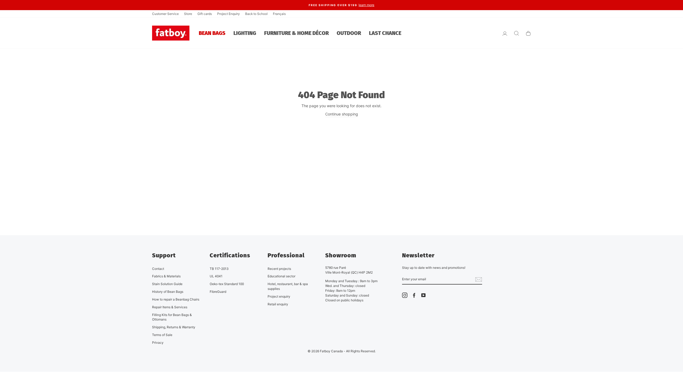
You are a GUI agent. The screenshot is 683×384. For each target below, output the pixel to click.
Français (279, 14)
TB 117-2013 (219, 269)
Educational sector (281, 276)
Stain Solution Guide (167, 284)
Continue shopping (341, 114)
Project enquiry (279, 296)
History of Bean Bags (167, 292)
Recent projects (279, 269)
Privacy (158, 343)
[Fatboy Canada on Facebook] (414, 295)
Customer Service (165, 14)
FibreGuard (218, 292)
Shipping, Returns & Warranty (173, 327)
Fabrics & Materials (166, 276)
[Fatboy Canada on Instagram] (404, 295)
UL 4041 (216, 276)
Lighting (244, 33)
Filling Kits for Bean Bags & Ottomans (172, 317)
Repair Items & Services (169, 307)
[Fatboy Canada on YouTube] (423, 295)
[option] (341, 5)
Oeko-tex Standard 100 (227, 284)
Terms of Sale (162, 335)
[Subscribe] (478, 279)
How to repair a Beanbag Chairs (175, 299)
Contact (158, 269)
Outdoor (349, 33)
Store (188, 14)
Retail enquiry (278, 304)
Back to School (256, 14)
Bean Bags (212, 33)
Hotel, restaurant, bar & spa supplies (288, 286)
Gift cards (204, 14)
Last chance (385, 33)
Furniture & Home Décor (296, 33)
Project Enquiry (228, 14)
